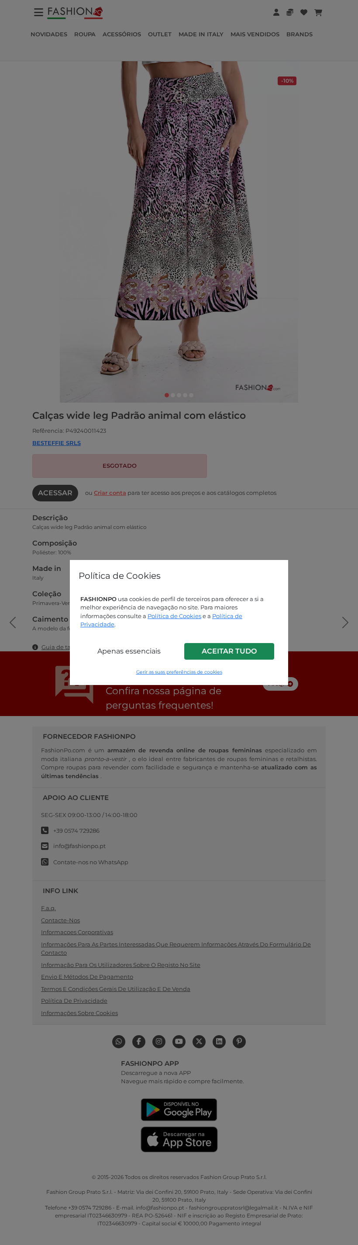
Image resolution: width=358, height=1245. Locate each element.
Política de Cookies (174, 615)
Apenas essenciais (129, 651)
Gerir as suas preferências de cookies (179, 672)
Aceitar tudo (229, 651)
